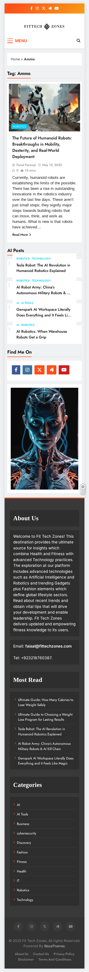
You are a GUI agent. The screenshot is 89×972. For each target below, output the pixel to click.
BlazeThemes (54, 946)
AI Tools (27, 303)
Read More (20, 234)
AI (17, 303)
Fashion (22, 852)
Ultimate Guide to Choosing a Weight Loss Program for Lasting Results (45, 717)
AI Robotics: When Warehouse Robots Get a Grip (41, 334)
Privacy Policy (64, 954)
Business (23, 823)
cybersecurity (26, 833)
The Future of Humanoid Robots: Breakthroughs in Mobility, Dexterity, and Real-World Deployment (42, 147)
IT (18, 880)
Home (15, 59)
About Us (21, 954)
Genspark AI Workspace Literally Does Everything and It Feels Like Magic (43, 315)
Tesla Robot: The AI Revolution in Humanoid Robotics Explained (43, 268)
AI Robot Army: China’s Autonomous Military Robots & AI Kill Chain (43, 292)
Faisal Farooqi (26, 165)
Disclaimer (26, 959)
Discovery (24, 842)
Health (21, 871)
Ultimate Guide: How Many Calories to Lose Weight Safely (45, 702)
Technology (41, 259)
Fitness (22, 861)
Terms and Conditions (55, 959)
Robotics (23, 259)
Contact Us (41, 954)
